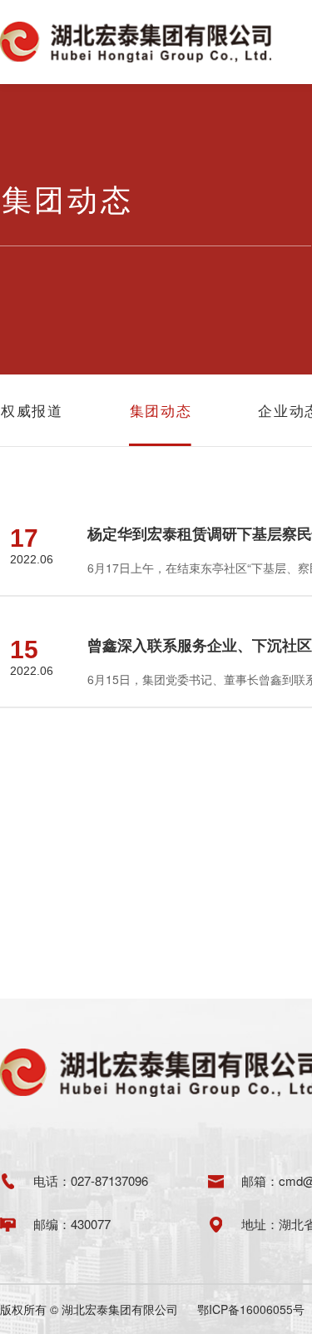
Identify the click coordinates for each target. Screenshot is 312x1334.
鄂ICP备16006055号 (251, 1309)
